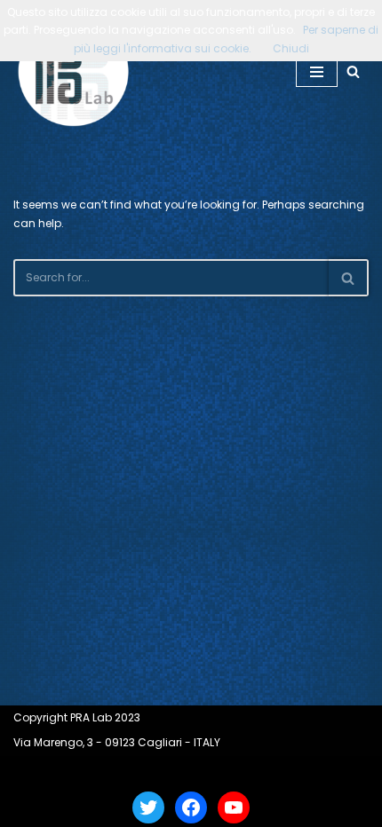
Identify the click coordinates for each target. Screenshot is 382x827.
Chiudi (291, 48)
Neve (126, 771)
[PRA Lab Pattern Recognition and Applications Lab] (73, 71)
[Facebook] (191, 807)
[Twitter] (148, 807)
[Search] (353, 71)
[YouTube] (234, 807)
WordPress (239, 771)
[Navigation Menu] (317, 72)
